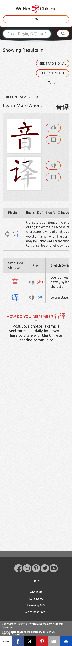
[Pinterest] (42, 641)
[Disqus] (36, 405)
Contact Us (36, 598)
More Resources (36, 612)
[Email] (54, 641)
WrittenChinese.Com (40, 624)
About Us (36, 592)
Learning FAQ (36, 605)
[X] (30, 641)
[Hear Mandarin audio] (53, 128)
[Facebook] (18, 641)
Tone (52, 82)
